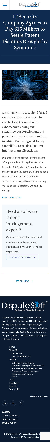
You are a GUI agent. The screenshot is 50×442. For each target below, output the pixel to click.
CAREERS (6, 412)
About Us (13, 349)
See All (15, 376)
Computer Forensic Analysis (25, 371)
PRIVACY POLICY (9, 419)
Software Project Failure (23, 362)
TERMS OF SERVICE (11, 415)
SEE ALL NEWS (22, 281)
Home (12, 346)
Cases (11, 379)
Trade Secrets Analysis (22, 373)
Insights (13, 386)
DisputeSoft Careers (21, 356)
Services (13, 359)
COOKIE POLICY (9, 422)
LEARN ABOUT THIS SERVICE (20, 257)
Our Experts (17, 353)
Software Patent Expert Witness (27, 368)
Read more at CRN (12, 197)
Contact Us (14, 389)
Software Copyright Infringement (28, 365)
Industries (14, 382)
